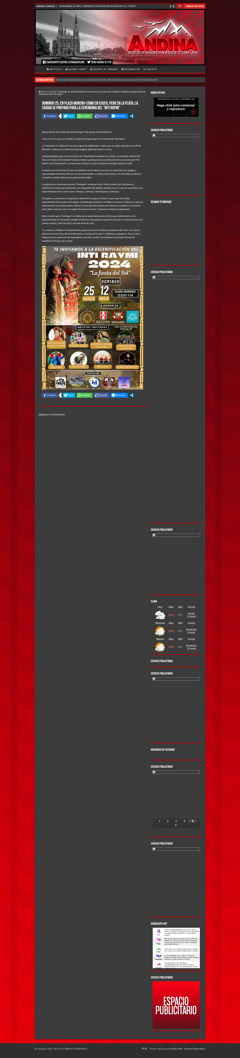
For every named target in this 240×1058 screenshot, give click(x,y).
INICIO (40, 68)
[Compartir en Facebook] (50, 116)
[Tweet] (69, 116)
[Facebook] (170, 6)
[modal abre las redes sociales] (132, 116)
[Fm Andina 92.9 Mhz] (120, 37)
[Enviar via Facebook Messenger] (119, 116)
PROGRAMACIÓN (132, 69)
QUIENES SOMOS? (78, 69)
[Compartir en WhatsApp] (85, 116)
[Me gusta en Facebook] (101, 116)
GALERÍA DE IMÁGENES (105, 69)
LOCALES (52, 91)
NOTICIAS (55, 69)
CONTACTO (151, 69)
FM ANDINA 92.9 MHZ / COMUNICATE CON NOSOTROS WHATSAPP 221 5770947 (99, 6)
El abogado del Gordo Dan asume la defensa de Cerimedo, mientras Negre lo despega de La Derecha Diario (103, 79)
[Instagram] (173, 6)
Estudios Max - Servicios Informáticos (187, 1049)
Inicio (43, 91)
